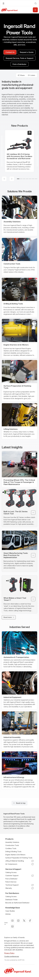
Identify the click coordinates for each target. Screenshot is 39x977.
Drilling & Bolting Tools (13, 851)
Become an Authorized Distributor (17, 903)
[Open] (35, 9)
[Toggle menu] (34, 454)
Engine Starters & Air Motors (15, 855)
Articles (8, 914)
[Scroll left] (4, 178)
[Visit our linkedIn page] (12, 926)
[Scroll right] (11, 178)
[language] (3, 3)
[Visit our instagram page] (18, 921)
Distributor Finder (11, 899)
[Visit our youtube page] (12, 921)
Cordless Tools (10, 848)
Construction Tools (12, 845)
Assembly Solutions (12, 842)
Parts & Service (10, 882)
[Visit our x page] (24, 921)
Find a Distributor (11, 879)
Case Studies (10, 911)
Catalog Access (11, 872)
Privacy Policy (9, 953)
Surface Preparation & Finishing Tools (18, 858)
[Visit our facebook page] (30, 921)
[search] (35, 3)
